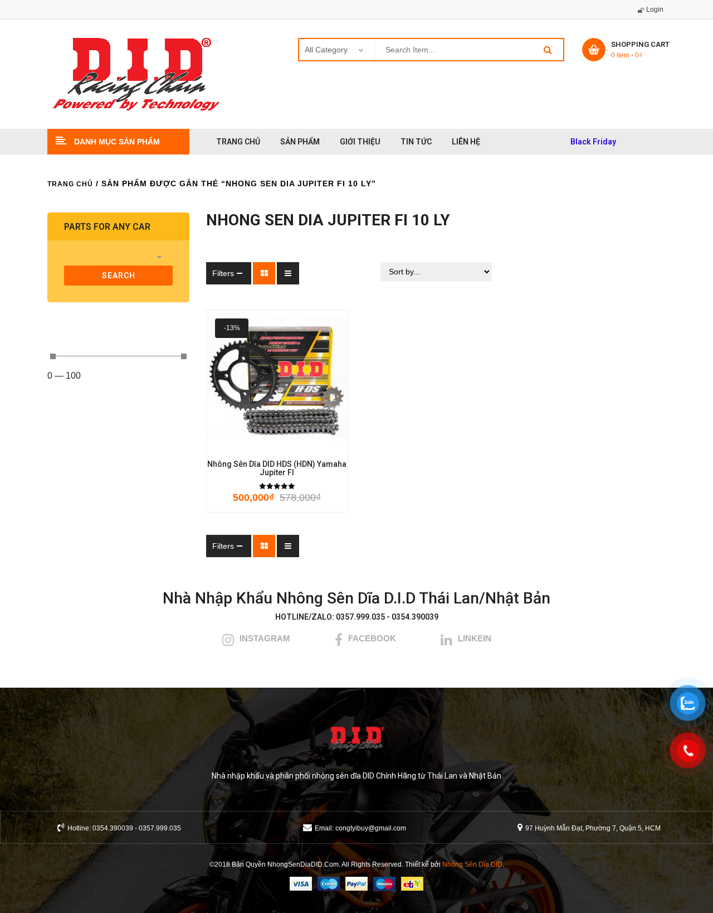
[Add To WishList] (261, 444)
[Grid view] (264, 273)
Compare (295, 444)
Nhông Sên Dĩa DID (472, 864)
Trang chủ (70, 184)
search (118, 275)
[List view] (288, 273)
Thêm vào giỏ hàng (228, 444)
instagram (265, 638)
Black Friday (593, 141)
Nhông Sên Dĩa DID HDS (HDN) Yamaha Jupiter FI (276, 468)
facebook (372, 638)
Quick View (326, 444)
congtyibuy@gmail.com (370, 828)
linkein (474, 638)
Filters (223, 273)
